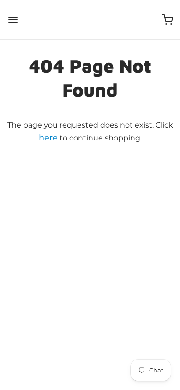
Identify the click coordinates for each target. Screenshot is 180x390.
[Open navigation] (12, 19)
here (48, 138)
